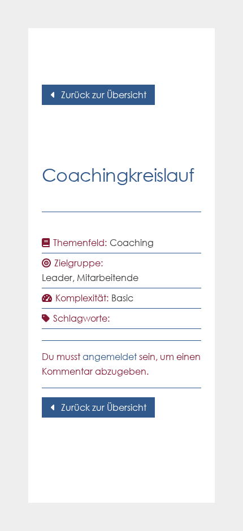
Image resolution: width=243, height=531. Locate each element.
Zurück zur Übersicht (103, 94)
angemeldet (110, 356)
